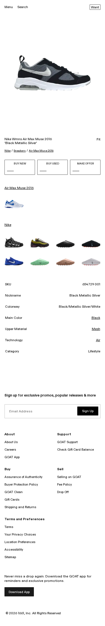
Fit (99, 139)
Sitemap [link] (10, 557)
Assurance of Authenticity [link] (23, 477)
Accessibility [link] (13, 549)
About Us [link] (11, 442)
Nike (7, 150)
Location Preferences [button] (19, 542)
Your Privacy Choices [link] (20, 534)
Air (98, 340)
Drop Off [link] (63, 492)
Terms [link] (8, 527)
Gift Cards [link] (11, 499)
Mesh (96, 329)
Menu (8, 7)
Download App (19, 592)
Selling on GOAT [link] (69, 477)
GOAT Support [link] (67, 442)
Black (96, 318)
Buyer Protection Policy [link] (21, 484)
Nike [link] (7, 225)
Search (22, 7)
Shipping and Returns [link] (20, 507)
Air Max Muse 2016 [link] (19, 188)
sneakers (20, 150)
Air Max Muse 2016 (41, 150)
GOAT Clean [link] (13, 492)
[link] (14, 204)
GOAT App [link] (12, 457)
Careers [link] (10, 449)
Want (95, 7)
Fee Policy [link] (64, 484)
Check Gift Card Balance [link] (75, 449)
